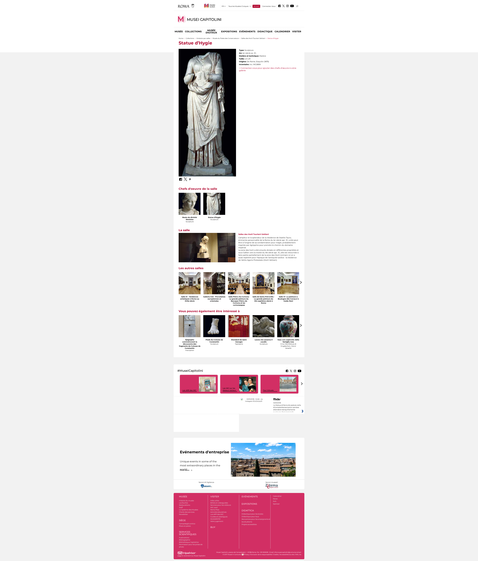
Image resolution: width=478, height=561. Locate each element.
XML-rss (298, 554)
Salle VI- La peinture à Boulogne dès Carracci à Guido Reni (288, 299)
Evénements (247, 31)
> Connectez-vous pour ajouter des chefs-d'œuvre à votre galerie (267, 69)
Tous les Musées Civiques (238, 6)
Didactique (264, 31)
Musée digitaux (211, 31)
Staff (181, 507)
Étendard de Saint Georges (239, 341)
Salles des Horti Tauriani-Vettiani (253, 38)
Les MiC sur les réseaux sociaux (229, 389)
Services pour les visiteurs (220, 505)
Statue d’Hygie (214, 217)
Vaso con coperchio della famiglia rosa (288, 341)
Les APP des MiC (189, 390)
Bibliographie (184, 540)
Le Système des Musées (188, 510)
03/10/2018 (287, 407)
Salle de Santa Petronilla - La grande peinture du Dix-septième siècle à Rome (264, 300)
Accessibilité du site (287, 554)
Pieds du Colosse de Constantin (214, 341)
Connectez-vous (268, 6)
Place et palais (185, 526)
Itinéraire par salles (203, 38)
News (275, 499)
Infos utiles (214, 501)
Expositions (229, 31)
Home (181, 38)
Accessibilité (215, 519)
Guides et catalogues (218, 517)
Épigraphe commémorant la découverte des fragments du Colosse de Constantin (189, 344)
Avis (274, 501)
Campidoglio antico (187, 524)
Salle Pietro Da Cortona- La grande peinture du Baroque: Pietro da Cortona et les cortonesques (239, 301)
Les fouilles (183, 503)
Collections (193, 31)
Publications (184, 538)
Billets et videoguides (219, 503)
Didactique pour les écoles (252, 514)
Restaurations (184, 505)
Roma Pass (214, 510)
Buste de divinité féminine (189, 218)
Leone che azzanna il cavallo (263, 341)
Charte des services (186, 512)
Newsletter (183, 514)
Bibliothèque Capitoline (189, 542)
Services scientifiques (187, 533)
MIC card (213, 507)
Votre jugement (216, 521)
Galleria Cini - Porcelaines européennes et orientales (214, 299)
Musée (179, 31)
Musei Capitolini (204, 19)
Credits (275, 554)
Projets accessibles (249, 524)
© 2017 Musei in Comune (231, 554)
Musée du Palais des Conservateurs (226, 38)
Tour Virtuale (268, 390)
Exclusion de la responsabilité (261, 554)
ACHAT (256, 6)
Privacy (246, 554)
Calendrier (282, 31)
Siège (182, 520)
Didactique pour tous (250, 517)
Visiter (296, 31)
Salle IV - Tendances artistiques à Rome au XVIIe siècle (189, 299)
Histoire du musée (186, 501)
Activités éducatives (218, 512)
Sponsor (276, 504)
